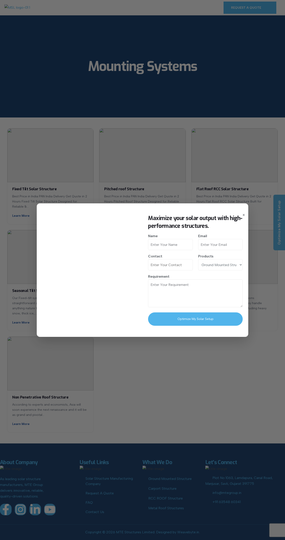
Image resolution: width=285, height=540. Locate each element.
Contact (155, 256)
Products (206, 256)
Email (202, 236)
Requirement (158, 276)
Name (153, 236)
